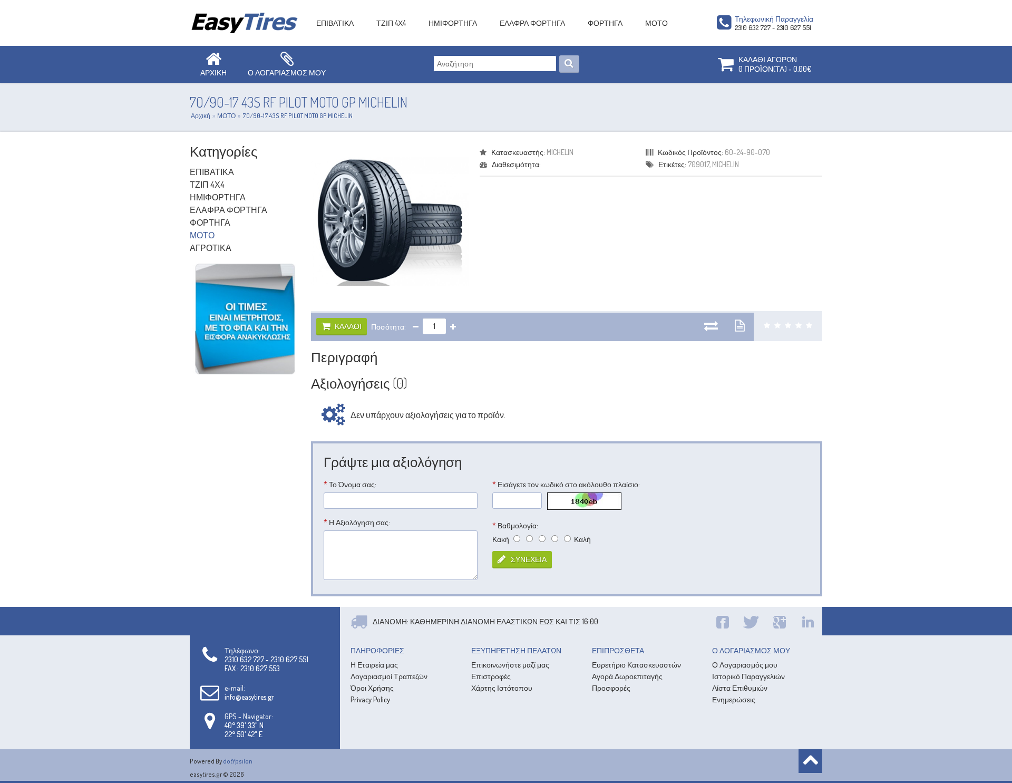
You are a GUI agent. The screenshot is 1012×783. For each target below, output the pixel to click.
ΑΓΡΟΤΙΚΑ (210, 248)
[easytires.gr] (245, 23)
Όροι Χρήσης (372, 687)
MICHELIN (560, 152)
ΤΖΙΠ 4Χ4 (391, 22)
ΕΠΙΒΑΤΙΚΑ (335, 22)
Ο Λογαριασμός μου (744, 664)
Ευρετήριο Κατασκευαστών (636, 664)
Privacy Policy (370, 699)
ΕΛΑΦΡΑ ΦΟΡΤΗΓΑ (532, 22)
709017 (698, 164)
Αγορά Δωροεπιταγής (627, 676)
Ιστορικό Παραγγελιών (748, 676)
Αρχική (200, 116)
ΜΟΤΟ (656, 22)
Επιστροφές (491, 676)
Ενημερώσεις (733, 699)
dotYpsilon (237, 761)
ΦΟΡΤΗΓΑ (605, 22)
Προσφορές (611, 687)
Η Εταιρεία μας (374, 664)
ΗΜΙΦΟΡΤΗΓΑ (453, 22)
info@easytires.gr (249, 696)
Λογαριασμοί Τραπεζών (389, 676)
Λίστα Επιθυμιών (739, 687)
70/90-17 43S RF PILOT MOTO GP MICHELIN (297, 116)
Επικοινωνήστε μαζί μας (510, 664)
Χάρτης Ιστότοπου (501, 687)
